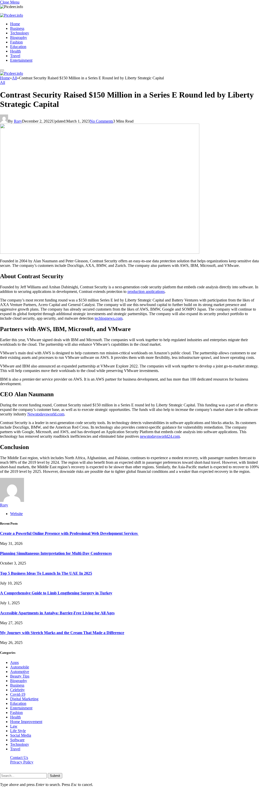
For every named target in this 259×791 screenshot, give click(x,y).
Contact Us (19, 757)
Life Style (18, 731)
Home (15, 24)
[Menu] (2, 70)
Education (18, 46)
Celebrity (17, 690)
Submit (55, 776)
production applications (146, 291)
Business (17, 28)
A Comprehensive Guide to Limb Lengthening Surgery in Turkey (56, 593)
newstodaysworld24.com (160, 436)
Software (17, 740)
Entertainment (21, 60)
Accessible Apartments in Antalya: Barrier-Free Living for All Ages (57, 613)
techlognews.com (108, 318)
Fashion (16, 42)
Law (13, 726)
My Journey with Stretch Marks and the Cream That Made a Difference (62, 633)
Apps (14, 662)
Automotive (19, 671)
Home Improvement (26, 721)
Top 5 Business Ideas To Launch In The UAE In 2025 (46, 573)
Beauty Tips (19, 676)
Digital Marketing (24, 699)
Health (15, 51)
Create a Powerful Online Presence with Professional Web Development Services (69, 533)
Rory (18, 121)
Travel (15, 56)
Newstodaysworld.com (45, 414)
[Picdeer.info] (11, 15)
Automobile (19, 667)
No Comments (101, 121)
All (2, 82)
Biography (18, 37)
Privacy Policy (21, 762)
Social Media (20, 735)
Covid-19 (17, 694)
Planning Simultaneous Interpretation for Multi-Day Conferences (56, 553)
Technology (19, 33)
